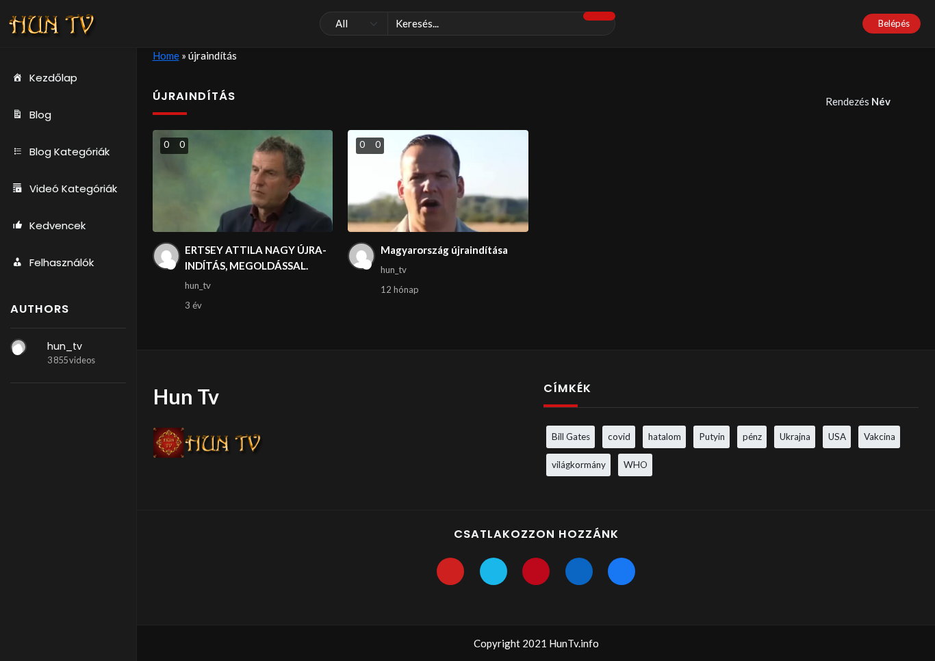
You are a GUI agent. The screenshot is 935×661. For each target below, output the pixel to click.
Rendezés (858, 101)
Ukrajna (795, 436)
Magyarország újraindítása (444, 250)
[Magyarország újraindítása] (438, 181)
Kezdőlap (53, 77)
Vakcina (879, 436)
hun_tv (64, 346)
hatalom (664, 436)
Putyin (712, 436)
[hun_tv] (18, 347)
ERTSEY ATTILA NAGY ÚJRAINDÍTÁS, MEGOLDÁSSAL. (255, 258)
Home (166, 55)
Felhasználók (61, 262)
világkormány (579, 464)
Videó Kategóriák (73, 188)
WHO (636, 464)
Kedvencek (57, 225)
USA (837, 436)
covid (619, 436)
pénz (752, 436)
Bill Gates (571, 436)
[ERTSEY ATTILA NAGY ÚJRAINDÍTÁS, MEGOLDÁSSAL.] (243, 181)
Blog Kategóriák (69, 151)
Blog (40, 114)
